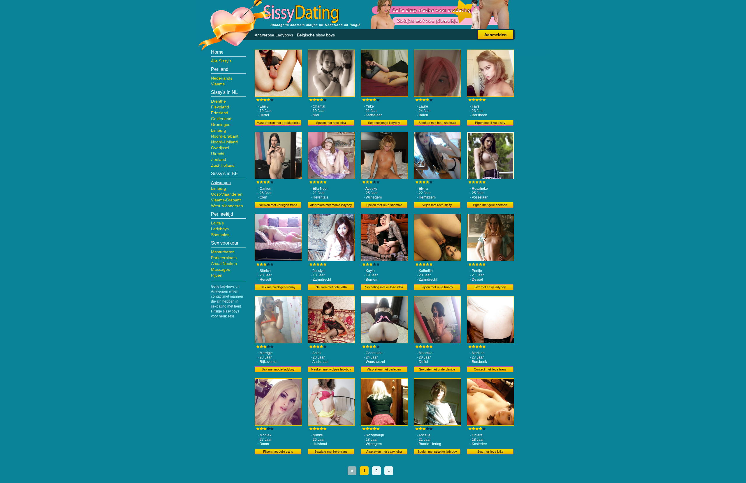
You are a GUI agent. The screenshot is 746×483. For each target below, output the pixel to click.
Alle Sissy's (221, 61)
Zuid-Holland (223, 165)
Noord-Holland (224, 142)
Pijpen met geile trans (278, 451)
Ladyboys (220, 228)
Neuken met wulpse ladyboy (331, 369)
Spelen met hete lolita (331, 122)
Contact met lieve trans (490, 369)
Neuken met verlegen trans (278, 205)
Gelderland (221, 118)
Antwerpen (221, 182)
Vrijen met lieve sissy (437, 205)
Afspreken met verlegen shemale (384, 370)
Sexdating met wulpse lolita (384, 287)
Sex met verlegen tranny (278, 287)
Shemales (220, 234)
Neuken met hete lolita (331, 287)
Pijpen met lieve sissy (490, 122)
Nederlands (221, 78)
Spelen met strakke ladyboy (437, 451)
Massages (220, 269)
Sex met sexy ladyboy (490, 287)
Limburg (218, 130)
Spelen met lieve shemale (384, 205)
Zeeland (218, 159)
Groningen (221, 124)
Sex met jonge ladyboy (384, 122)
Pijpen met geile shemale (490, 205)
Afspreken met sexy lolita (384, 451)
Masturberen (223, 252)
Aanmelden (495, 34)
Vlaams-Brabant (226, 200)
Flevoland (220, 107)
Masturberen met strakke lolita (278, 122)
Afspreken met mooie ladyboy (331, 205)
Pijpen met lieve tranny (437, 287)
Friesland (219, 112)
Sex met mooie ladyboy (278, 369)
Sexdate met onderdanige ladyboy (437, 370)
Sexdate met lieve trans (331, 451)
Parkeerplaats (224, 257)
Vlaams (218, 84)
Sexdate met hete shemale (437, 122)
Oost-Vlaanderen (226, 194)
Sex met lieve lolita (490, 451)
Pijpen (216, 275)
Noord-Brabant (224, 136)
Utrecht (217, 153)
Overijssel (220, 147)
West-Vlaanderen (227, 205)
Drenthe (218, 101)
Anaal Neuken (224, 263)
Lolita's (217, 223)
